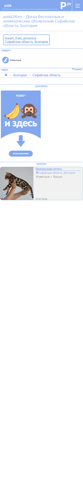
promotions (41, 86)
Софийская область (47, 75)
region (4, 70)
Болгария (20, 75)
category (6, 50)
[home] (66, 5)
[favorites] (3, 197)
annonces (41, 163)
